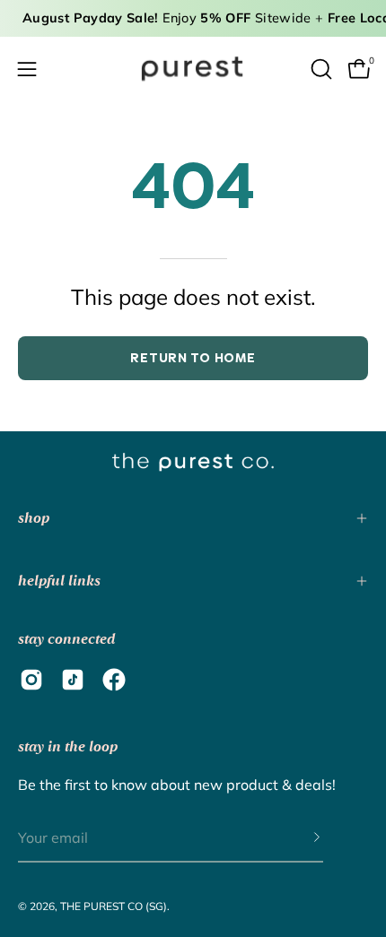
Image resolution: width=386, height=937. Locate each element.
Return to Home (192, 358)
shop (33, 518)
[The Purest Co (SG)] (193, 68)
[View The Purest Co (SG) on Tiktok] (72, 679)
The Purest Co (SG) (113, 906)
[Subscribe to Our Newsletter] (299, 838)
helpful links (59, 580)
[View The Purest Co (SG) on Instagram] (31, 679)
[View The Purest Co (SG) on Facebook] (114, 679)
